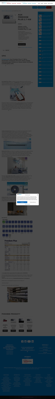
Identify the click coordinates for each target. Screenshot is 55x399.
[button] (37, 194)
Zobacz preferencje (33, 202)
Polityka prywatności (27, 204)
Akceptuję (22, 202)
